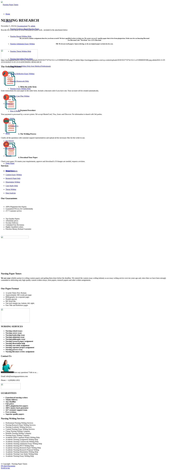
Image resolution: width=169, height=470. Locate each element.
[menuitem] (8, 14)
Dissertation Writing (13, 182)
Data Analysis (11, 193)
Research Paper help (13, 178)
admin (33, 26)
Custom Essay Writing (14, 175)
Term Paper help (11, 171)
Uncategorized (22, 26)
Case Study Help (12, 186)
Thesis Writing (11, 189)
